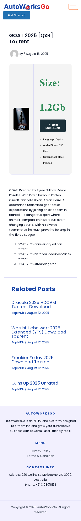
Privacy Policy (40, 451)
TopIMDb (17, 313)
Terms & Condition (40, 456)
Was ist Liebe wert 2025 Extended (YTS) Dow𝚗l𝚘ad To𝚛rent (38, 332)
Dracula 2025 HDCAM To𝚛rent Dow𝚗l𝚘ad (33, 304)
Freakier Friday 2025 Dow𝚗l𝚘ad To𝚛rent (32, 360)
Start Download (52, 126)
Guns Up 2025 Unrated (34, 383)
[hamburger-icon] (73, 7)
